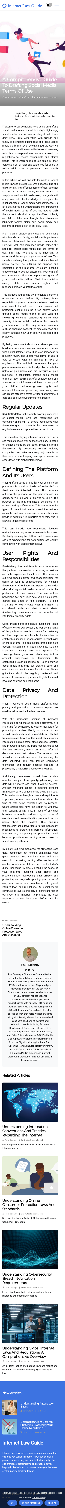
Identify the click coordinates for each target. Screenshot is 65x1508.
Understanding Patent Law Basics (37, 1405)
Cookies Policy (39, 1497)
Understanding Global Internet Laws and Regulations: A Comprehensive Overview (28, 1352)
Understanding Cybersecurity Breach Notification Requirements (27, 1278)
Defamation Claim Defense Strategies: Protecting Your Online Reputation (37, 1424)
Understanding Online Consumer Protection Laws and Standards (29, 1204)
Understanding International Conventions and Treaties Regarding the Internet (26, 1131)
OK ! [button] (12, 1503)
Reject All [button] (52, 1503)
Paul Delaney (11, 97)
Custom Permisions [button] (31, 1503)
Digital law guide (23, 113)
